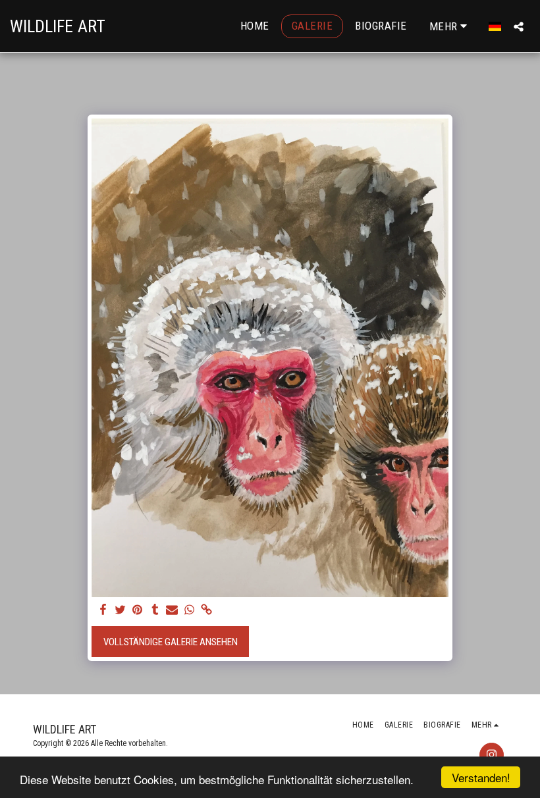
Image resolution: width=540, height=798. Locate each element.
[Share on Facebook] (103, 610)
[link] (206, 610)
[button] (518, 26)
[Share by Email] (172, 610)
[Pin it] (137, 610)
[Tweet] (120, 610)
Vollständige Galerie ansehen (170, 642)
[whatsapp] (189, 610)
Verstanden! (481, 777)
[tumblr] (155, 610)
